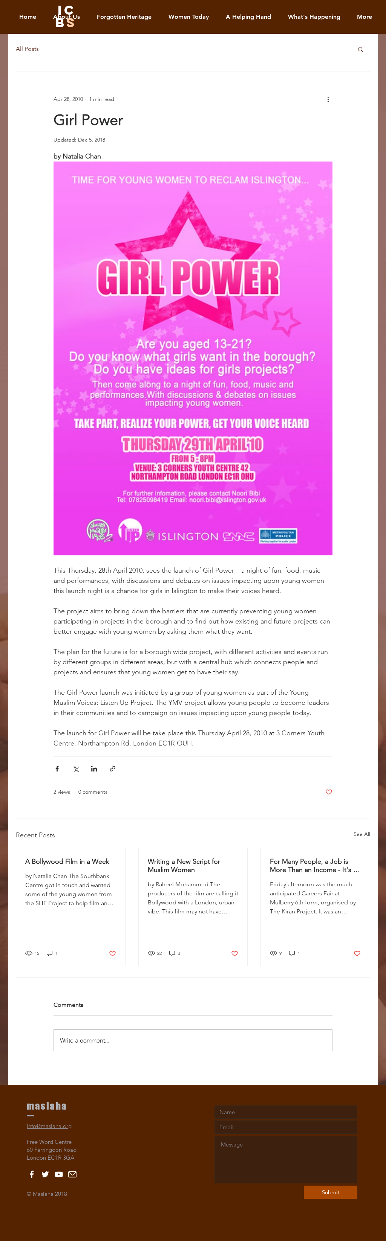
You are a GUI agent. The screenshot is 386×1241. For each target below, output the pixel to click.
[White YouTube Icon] (59, 1174)
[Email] (72, 1174)
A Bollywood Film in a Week (67, 861)
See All (362, 834)
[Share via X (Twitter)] (75, 768)
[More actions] (327, 99)
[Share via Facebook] (57, 768)
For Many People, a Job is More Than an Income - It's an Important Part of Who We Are (315, 865)
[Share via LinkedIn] (94, 768)
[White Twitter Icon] (45, 1174)
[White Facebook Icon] (32, 1174)
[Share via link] (112, 768)
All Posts (27, 48)
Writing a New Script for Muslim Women (184, 865)
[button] (360, 49)
